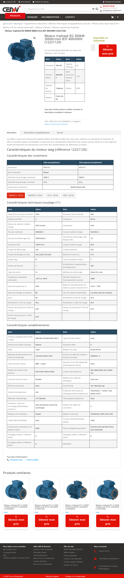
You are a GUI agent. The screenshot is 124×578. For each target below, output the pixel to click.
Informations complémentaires (37, 132)
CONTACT (70, 17)
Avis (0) (60, 132)
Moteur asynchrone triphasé (66, 27)
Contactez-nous (15, 460)
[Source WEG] (31, 460)
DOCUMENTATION (50, 17)
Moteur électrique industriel (105, 23)
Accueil (9, 23)
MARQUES (32, 17)
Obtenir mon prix (107, 51)
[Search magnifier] (96, 9)
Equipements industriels (35, 23)
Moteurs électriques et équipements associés (69, 23)
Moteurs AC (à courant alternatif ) (18, 27)
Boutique (18, 23)
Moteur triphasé (43, 27)
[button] (34, 38)
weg (6, 512)
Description (11, 132)
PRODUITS (15, 16)
